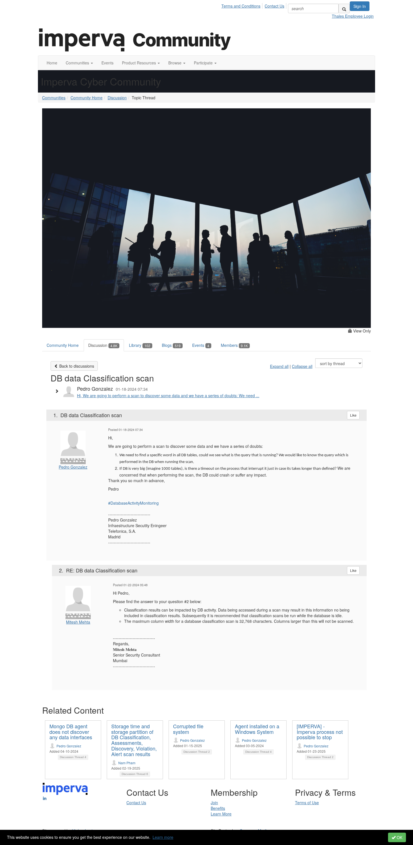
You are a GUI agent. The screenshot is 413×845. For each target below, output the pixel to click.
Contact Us (274, 6)
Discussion (117, 97)
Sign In (359, 6)
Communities (53, 97)
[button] (79, 63)
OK (399, 837)
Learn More (221, 814)
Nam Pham (126, 762)
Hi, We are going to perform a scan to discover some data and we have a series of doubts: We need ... (168, 395)
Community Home (87, 97)
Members (234, 345)
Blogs (171, 345)
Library (139, 345)
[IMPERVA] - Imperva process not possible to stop (320, 731)
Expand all (279, 366)
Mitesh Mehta (78, 622)
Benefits (218, 808)
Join (214, 802)
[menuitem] (242, 5)
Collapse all (302, 366)
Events (200, 345)
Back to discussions (76, 366)
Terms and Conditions (240, 6)
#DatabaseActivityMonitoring (133, 503)
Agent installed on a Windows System (257, 728)
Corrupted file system (188, 728)
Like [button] (353, 415)
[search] (344, 8)
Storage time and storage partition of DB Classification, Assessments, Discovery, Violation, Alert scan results (134, 740)
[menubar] (254, 5)
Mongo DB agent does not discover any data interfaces (70, 731)
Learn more (163, 837)
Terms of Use (307, 802)
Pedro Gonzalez (73, 467)
